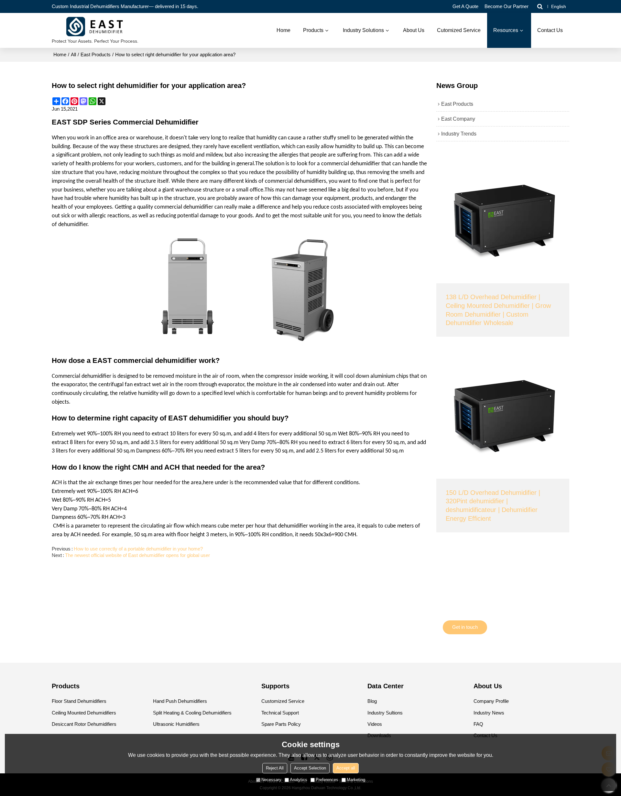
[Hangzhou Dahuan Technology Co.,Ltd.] (95, 27)
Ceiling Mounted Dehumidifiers (84, 712)
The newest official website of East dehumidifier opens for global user (137, 555)
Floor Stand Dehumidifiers (79, 701)
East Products (96, 54)
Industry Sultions (385, 712)
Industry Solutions (363, 30)
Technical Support (280, 712)
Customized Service (282, 701)
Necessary (271, 779)
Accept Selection (310, 768)
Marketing (356, 779)
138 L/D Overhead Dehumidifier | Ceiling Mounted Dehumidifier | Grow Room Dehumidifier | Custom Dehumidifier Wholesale (498, 309)
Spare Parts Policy (281, 724)
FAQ (478, 724)
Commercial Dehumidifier (156, 122)
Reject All (275, 768)
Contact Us (550, 30)
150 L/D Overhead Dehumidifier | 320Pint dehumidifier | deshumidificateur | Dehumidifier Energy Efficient (493, 505)
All (73, 54)
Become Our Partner (506, 6)
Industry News (489, 712)
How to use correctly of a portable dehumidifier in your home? (138, 548)
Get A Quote (465, 6)
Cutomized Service (459, 30)
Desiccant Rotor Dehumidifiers (84, 724)
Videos (374, 724)
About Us (413, 30)
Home (283, 30)
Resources (505, 30)
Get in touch (465, 627)
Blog (372, 701)
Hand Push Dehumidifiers (180, 701)
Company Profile (491, 701)
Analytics (298, 779)
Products (313, 30)
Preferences (327, 779)
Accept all (345, 768)
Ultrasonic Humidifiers (176, 724)
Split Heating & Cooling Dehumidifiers (192, 712)
